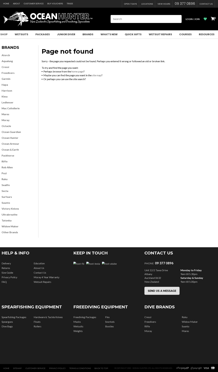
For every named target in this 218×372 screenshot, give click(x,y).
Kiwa (5, 96)
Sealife (6, 184)
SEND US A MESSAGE (162, 290)
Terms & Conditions (80, 368)
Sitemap (17, 368)
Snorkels (110, 321)
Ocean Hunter (10, 137)
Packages (42, 34)
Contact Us (206, 3)
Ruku (5, 179)
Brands (88, 34)
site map (96, 75)
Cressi (5, 66)
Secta (5, 190)
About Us (39, 267)
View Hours (164, 3)
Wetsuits (21, 34)
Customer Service (34, 3)
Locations (147, 3)
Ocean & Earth (10, 149)
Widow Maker (10, 226)
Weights (78, 330)
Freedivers (8, 72)
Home (6, 3)
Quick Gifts (133, 34)
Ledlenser (7, 102)
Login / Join (193, 19)
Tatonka (6, 220)
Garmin (6, 78)
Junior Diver (66, 34)
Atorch (6, 55)
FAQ (4, 281)
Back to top (101, 368)
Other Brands (10, 232)
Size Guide (7, 272)
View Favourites (205, 19)
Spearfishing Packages (14, 317)
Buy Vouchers (55, 3)
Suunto (6, 202)
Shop (4, 34)
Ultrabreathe (9, 214)
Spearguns (7, 321)
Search (178, 19)
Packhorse (8, 155)
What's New (109, 34)
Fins (107, 317)
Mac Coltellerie (11, 108)
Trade (70, 3)
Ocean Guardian (11, 131)
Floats (37, 321)
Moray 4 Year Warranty (46, 277)
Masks (77, 321)
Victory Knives (10, 208)
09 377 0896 (185, 3)
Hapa (5, 84)
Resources (206, 34)
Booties (109, 326)
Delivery (6, 263)
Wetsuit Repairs (160, 34)
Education (39, 263)
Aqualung (7, 61)
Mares (5, 114)
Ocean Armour (10, 143)
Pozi (4, 173)
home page (77, 71)
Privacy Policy (9, 277)
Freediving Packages (84, 317)
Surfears (7, 196)
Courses (185, 34)
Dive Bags (7, 326)
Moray (6, 120)
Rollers (37, 326)
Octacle (6, 125)
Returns (6, 267)
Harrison (7, 90)
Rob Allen (7, 167)
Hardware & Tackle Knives (48, 317)
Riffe (5, 161)
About (16, 3)
